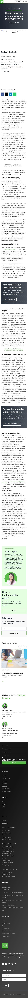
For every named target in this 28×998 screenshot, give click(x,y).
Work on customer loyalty (8, 56)
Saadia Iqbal (10, 551)
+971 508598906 (6, 716)
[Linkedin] (6, 964)
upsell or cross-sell (9, 249)
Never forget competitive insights (10, 64)
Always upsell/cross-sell (7, 59)
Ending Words (5, 71)
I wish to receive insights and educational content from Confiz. (13, 760)
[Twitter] (9, 964)
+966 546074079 (6, 735)
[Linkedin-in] (2, 718)
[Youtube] (15, 964)
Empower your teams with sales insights (12, 62)
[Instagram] (12, 964)
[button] (23, 1)
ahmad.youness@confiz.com (9, 733)
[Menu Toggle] (26, 1)
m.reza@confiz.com (7, 714)
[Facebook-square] (3, 964)
